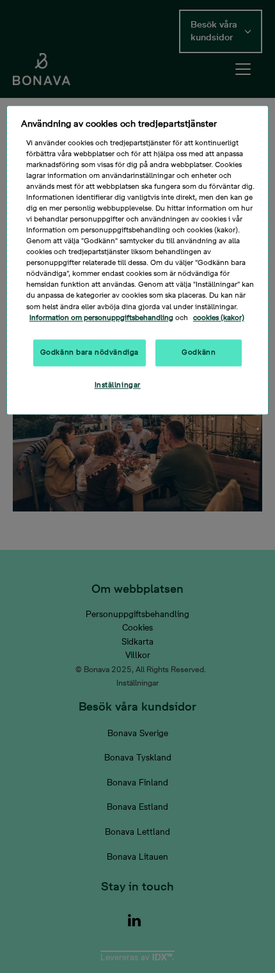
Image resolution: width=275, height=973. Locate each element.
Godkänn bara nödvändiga (89, 352)
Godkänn (199, 352)
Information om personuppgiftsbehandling (101, 317)
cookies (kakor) (218, 317)
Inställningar (118, 385)
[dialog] (138, 260)
